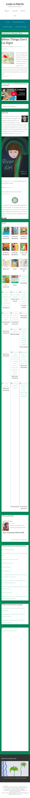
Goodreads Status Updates (14, 604)
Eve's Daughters (6, 571)
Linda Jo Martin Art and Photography (15, 778)
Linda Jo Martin (15, 4)
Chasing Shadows (6, 567)
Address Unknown (7, 592)
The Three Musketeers (8, 549)
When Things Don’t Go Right (14, 41)
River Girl (9, 181)
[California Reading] (6, 526)
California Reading (7, 521)
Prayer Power (5, 194)
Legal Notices (22, 786)
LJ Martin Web (13, 786)
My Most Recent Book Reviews (16, 546)
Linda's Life (10, 187)
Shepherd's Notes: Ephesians (10, 559)
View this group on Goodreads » (19, 539)
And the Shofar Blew (7, 563)
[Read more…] (6, 76)
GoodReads (17, 133)
